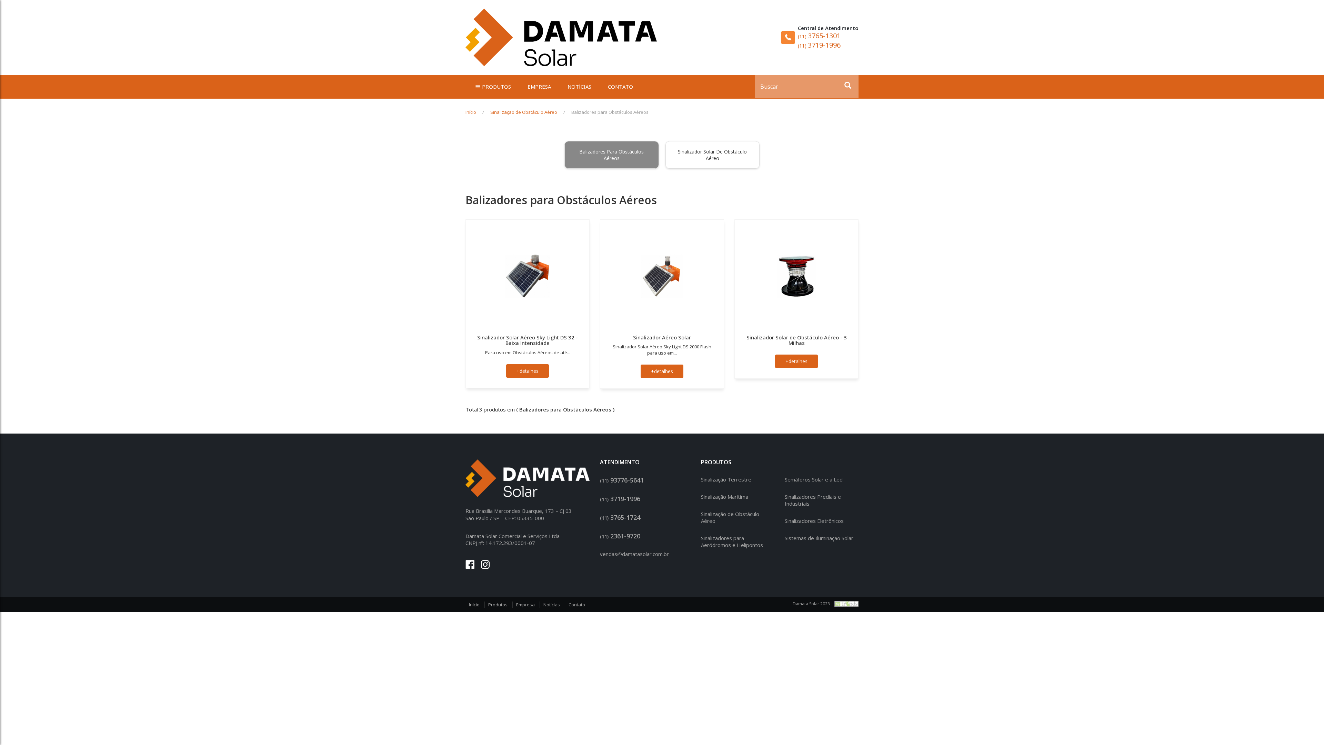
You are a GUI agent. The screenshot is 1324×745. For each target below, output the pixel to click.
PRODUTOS (496, 86)
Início (470, 112)
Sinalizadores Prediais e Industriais (813, 500)
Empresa (525, 605)
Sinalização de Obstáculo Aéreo (523, 112)
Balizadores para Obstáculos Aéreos (611, 154)
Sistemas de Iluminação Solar (819, 538)
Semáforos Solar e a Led (814, 479)
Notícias (551, 605)
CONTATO (620, 86)
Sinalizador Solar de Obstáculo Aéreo (712, 154)
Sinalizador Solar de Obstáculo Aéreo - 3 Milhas (796, 340)
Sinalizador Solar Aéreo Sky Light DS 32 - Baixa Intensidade (527, 340)
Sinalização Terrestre (726, 479)
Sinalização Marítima (724, 496)
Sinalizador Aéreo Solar (662, 337)
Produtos (498, 605)
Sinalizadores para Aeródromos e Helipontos (732, 541)
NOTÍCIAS (579, 86)
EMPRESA (539, 86)
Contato (577, 605)
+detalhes (527, 371)
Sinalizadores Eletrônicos (814, 520)
